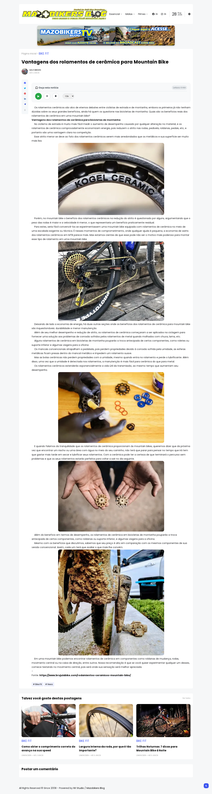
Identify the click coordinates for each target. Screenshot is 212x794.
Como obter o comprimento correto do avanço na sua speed (48, 748)
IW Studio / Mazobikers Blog (89, 788)
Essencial (114, 14)
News (50, 684)
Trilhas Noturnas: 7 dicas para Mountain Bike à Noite (156, 748)
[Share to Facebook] (25, 83)
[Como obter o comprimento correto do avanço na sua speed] (49, 720)
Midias (128, 14)
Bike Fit (44, 54)
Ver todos (186, 698)
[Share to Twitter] (25, 88)
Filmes (141, 14)
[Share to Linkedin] (25, 99)
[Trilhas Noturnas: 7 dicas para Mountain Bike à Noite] (163, 720)
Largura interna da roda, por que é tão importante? (105, 748)
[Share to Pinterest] (25, 94)
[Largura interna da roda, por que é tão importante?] (106, 720)
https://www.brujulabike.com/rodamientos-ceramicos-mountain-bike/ (85, 675)
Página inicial (29, 53)
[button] (25, 110)
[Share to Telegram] (25, 104)
